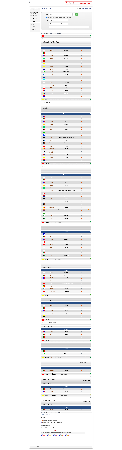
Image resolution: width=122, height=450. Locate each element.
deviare (66, 118)
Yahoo (54, 33)
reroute (64, 50)
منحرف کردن (66, 82)
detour (67, 50)
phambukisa (66, 252)
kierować (71, 283)
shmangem (66, 129)
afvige (66, 193)
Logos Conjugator (57, 36)
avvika (66, 157)
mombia (66, 77)
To (48, 23)
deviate (66, 177)
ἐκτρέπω (66, 140)
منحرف (65, 187)
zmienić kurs (66, 87)
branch (66, 331)
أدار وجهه (66, 280)
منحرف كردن (66, 247)
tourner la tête (67, 277)
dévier (66, 121)
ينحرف (68, 187)
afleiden (66, 244)
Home (42, 8)
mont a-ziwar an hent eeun (70, 190)
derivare (66, 334)
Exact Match (49, 17)
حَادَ (66, 126)
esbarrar (66, 63)
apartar (66, 370)
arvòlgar (66, 288)
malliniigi (64, 353)
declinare (60, 137)
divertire (65, 388)
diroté (66, 85)
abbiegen (66, 124)
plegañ (63, 190)
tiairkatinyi (66, 203)
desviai (67, 151)
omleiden (66, 69)
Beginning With (62, 17)
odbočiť (66, 154)
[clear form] (73, 14)
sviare (68, 388)
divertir (66, 391)
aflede (66, 242)
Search (47, 14)
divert (61, 50)
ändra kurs (66, 93)
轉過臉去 (65, 291)
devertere (64, 137)
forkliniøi (69, 132)
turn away (66, 272)
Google (48, 33)
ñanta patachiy (67, 209)
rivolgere (66, 275)
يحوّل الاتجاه (66, 58)
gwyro (66, 213)
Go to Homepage (46, 32)
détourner (66, 55)
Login (83, 8)
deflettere (66, 308)
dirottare (66, 53)
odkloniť (66, 90)
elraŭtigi (64, 71)
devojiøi (65, 132)
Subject (47, 26)
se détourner (72, 277)
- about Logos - (57, 446)
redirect (70, 50)
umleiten (66, 185)
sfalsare (66, 350)
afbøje (66, 313)
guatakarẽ (66, 196)
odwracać (62, 283)
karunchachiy (61, 209)
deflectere (72, 137)
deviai (64, 151)
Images (51, 33)
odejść (66, 146)
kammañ (59, 190)
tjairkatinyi (66, 142)
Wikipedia (57, 33)
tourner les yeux (60, 277)
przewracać (66, 283)
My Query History (47, 8)
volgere (66, 409)
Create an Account (88, 8)
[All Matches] (90, 35)
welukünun (66, 79)
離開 (68, 291)
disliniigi (68, 353)
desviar (66, 66)
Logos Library (43, 33)
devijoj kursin (66, 60)
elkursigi (68, 71)
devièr (66, 250)
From (48, 20)
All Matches (55, 17)
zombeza (66, 96)
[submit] (76, 14)
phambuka (66, 215)
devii (63, 132)
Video (61, 33)
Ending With (68, 17)
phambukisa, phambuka (66, 159)
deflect (66, 305)
